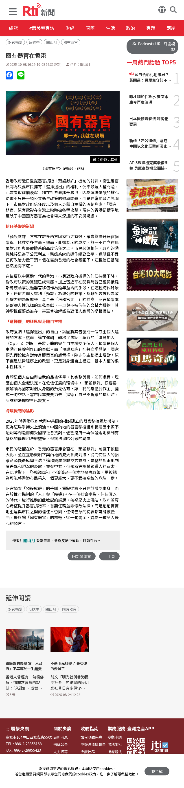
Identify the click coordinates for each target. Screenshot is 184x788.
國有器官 (71, 42)
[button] (12, 12)
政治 (130, 28)
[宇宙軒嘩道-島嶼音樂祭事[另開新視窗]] (152, 199)
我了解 (157, 771)
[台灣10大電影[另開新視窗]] (152, 278)
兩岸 (170, 28)
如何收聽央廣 (91, 737)
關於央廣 (62, 728)
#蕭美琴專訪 (41, 28)
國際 (90, 28)
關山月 (51, 42)
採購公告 (60, 744)
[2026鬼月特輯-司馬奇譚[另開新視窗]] (152, 357)
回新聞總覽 (81, 556)
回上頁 (109, 556)
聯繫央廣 (20, 728)
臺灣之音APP (140, 728)
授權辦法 (114, 752)
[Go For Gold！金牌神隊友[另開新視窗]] (152, 238)
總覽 (13, 28)
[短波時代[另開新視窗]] (152, 397)
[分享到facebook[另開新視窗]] (9, 75)
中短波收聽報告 (93, 744)
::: (7, 729)
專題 (150, 28)
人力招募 (60, 752)
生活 (110, 28)
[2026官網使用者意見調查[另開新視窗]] (152, 318)
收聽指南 (90, 728)
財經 (70, 28)
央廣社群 (88, 752)
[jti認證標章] (162, 747)
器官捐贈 (15, 42)
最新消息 (60, 737)
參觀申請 (114, 737)
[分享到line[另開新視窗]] (20, 75)
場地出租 (114, 744)
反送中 (34, 42)
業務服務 (116, 728)
